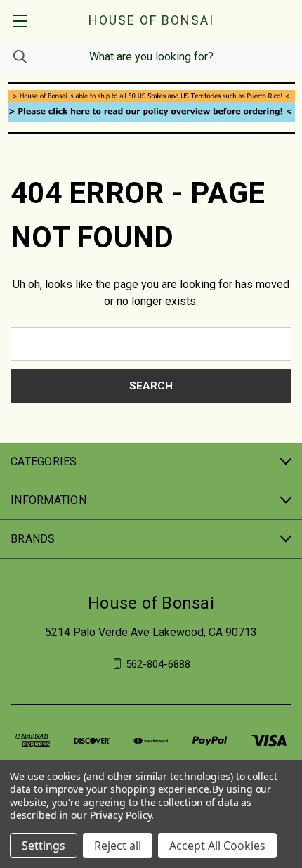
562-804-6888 (158, 663)
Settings (43, 845)
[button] (151, 96)
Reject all (117, 845)
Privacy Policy (120, 815)
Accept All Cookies (217, 845)
